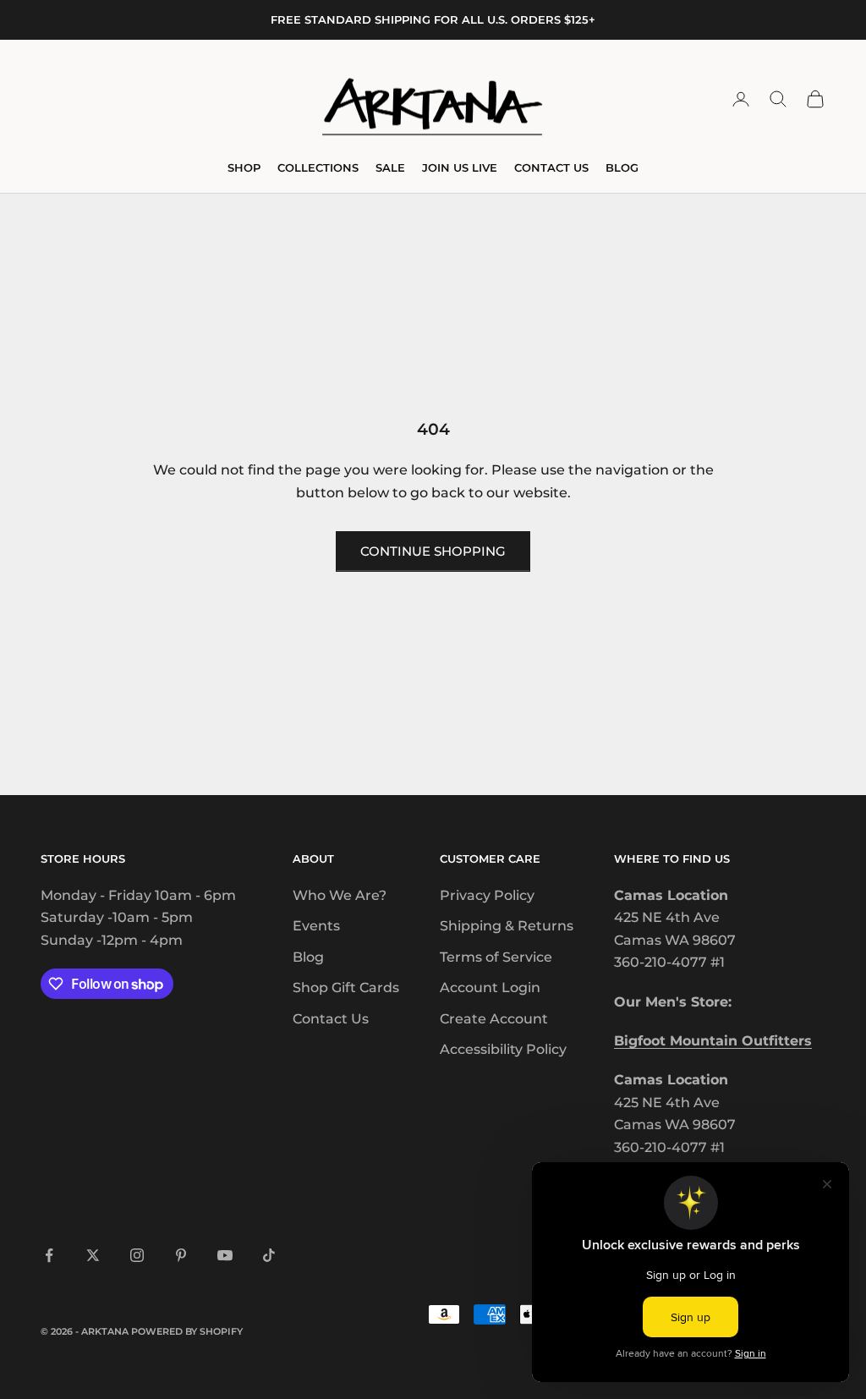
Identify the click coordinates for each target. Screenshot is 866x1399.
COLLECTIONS (318, 167)
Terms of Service (496, 957)
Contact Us (331, 1019)
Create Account (494, 1019)
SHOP (243, 167)
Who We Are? (339, 895)
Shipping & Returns (506, 926)
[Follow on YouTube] (224, 1255)
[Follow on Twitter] (93, 1255)
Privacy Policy (487, 895)
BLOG (622, 167)
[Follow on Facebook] (49, 1255)
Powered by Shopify (187, 1331)
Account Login (490, 987)
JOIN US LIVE (459, 167)
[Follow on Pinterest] (181, 1255)
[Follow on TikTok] (268, 1255)
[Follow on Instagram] (137, 1255)
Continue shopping (433, 551)
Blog (308, 957)
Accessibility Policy (503, 1049)
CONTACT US (551, 167)
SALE (390, 167)
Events (316, 926)
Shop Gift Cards (346, 987)
